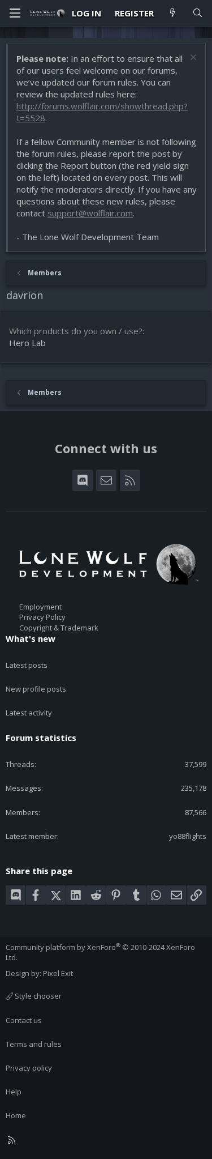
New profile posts (36, 689)
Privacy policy (29, 1068)
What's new (30, 638)
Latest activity (29, 713)
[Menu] (14, 13)
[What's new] (173, 13)
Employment (40, 607)
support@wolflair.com (90, 213)
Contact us (24, 1020)
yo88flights (187, 836)
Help (13, 1091)
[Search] (197, 13)
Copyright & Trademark (58, 628)
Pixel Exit (58, 973)
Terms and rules (34, 1044)
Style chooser (37, 996)
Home (16, 1115)
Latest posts (26, 665)
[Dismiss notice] (192, 59)
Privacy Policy (42, 617)
